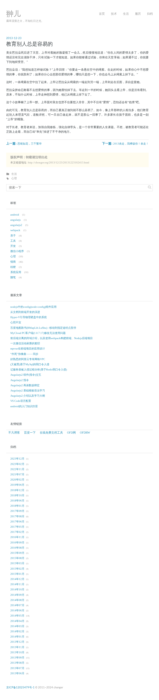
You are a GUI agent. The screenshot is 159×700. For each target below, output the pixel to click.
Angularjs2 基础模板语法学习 (27, 390)
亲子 (13, 235)
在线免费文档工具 (51, 432)
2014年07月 (17, 605)
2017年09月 (17, 511)
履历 (138, 13)
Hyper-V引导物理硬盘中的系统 (28, 317)
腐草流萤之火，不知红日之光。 (25, 21)
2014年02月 (17, 631)
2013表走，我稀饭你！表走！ (131, 143)
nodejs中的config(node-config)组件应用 (33, 306)
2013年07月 (17, 668)
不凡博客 (14, 432)
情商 (13, 261)
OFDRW (85, 432)
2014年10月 (17, 589)
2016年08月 (17, 547)
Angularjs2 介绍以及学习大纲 (27, 395)
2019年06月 (17, 484)
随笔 (13, 277)
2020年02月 (17, 479)
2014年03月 (17, 626)
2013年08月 (17, 662)
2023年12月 (17, 458)
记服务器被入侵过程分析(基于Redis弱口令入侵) (38, 369)
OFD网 (71, 432)
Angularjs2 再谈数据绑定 (25, 385)
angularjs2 (16, 225)
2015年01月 (17, 574)
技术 (114, 13)
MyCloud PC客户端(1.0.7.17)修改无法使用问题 (38, 333)
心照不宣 (15, 322)
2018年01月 (17, 505)
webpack (15, 230)
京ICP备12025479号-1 (20, 687)
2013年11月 (17, 647)
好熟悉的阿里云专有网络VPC (27, 359)
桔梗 (13, 267)
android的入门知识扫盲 (24, 406)
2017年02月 (17, 532)
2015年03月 (17, 563)
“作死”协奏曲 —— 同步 (24, 354)
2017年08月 (17, 516)
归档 (150, 13)
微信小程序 (17, 251)
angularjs (15, 219)
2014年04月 (17, 621)
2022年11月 (17, 469)
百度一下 (30, 432)
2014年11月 (17, 584)
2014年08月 (17, 600)
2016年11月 (17, 537)
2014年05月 (17, 615)
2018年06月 (17, 500)
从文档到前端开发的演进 (25, 312)
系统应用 (15, 272)
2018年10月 (17, 495)
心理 (14, 178)
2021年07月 (17, 474)
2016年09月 (17, 542)
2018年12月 (17, 490)
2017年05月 (17, 526)
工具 (13, 240)
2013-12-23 (14, 38)
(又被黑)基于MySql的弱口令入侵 (29, 364)
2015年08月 (17, 558)
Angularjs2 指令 (19, 380)
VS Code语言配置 (20, 401)
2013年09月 (17, 657)
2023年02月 (17, 464)
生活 (126, 13)
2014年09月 (17, 594)
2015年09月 (17, 553)
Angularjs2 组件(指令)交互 (25, 374)
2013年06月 (17, 673)
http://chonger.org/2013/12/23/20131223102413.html (58, 162)
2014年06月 (17, 610)
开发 (13, 246)
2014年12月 (17, 579)
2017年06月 (17, 521)
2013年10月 (17, 652)
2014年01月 (17, 636)
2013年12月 (17, 641)
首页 (102, 13)
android (14, 214)
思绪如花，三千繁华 (29, 143)
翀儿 (13, 14)
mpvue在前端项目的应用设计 (27, 348)
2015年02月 (17, 568)
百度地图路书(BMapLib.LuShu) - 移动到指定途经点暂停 (43, 327)
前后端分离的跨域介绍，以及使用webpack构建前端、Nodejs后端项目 (51, 338)
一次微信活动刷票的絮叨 (25, 343)
